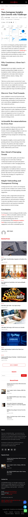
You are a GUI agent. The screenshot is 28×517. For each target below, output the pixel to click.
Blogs (2, 9)
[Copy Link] (13, 22)
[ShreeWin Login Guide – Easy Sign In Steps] (14, 295)
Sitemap (22, 513)
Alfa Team (7, 17)
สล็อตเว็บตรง (17, 500)
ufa (11, 501)
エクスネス (22, 500)
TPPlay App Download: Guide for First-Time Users (12, 349)
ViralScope (4, 215)
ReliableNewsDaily (22, 509)
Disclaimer (23, 512)
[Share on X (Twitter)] (9, 22)
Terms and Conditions (9, 513)
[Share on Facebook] (7, 22)
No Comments (10, 19)
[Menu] (2, 2)
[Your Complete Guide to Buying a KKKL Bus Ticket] (3, 391)
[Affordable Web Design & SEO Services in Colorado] (14, 317)
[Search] (26, 2)
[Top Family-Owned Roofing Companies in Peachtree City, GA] (14, 248)
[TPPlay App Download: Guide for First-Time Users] (14, 339)
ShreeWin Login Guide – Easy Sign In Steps (10, 305)
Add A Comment (14, 365)
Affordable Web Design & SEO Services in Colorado (12, 327)
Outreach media (13, 493)
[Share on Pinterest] (11, 22)
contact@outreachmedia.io (11, 491)
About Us (5, 512)
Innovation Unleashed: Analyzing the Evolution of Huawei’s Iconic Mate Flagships (16, 404)
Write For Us (17, 513)
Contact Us (11, 512)
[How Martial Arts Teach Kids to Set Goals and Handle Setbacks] (14, 272)
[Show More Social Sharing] (16, 22)
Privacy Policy (17, 512)
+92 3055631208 (8, 494)
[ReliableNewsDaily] (14, 2)
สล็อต (2, 500)
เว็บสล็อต (6, 500)
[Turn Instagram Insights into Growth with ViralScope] (14, 33)
